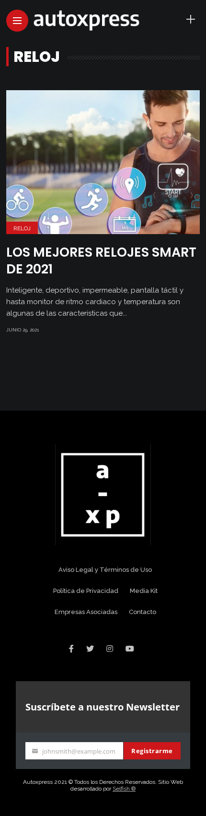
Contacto (142, 611)
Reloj (22, 228)
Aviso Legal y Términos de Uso (105, 569)
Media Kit (144, 590)
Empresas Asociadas (86, 611)
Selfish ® (124, 788)
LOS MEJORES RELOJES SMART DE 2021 (101, 260)
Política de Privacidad (85, 590)
